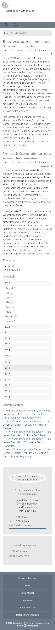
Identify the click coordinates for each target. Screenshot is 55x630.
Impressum (27, 600)
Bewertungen (27, 593)
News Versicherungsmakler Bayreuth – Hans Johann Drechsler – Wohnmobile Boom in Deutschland (27, 442)
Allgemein (10, 266)
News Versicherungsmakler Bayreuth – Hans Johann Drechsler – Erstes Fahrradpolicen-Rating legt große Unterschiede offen (27, 414)
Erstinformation (27, 607)
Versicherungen (13, 269)
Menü (49, 25)
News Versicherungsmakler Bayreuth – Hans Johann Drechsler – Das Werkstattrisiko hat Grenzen (27, 425)
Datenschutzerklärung (27, 615)
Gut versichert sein (27, 578)
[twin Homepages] (27, 625)
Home (6, 33)
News (28, 585)
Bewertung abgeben (24, 545)
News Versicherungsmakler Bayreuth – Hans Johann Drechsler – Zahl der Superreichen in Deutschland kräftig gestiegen (27, 453)
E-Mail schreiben (22, 525)
